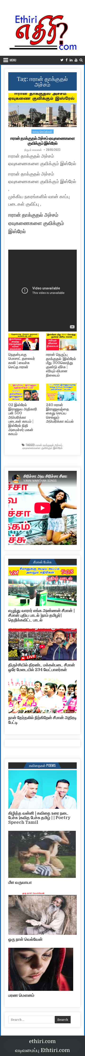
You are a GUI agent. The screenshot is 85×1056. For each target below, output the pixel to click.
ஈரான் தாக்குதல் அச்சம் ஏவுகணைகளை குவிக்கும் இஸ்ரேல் (42, 140)
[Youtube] (76, 60)
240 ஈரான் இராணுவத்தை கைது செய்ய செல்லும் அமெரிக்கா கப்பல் (60, 413)
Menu (13, 60)
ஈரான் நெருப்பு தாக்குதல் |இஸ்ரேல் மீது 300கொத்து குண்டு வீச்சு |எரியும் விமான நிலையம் (61, 364)
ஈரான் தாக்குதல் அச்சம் (48, 445)
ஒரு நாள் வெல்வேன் (25, 939)
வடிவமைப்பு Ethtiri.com (42, 1050)
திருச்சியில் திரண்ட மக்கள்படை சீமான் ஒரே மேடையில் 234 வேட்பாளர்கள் (41, 667)
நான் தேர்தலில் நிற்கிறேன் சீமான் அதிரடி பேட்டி (42, 720)
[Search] (81, 60)
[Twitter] (62, 60)
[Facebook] (67, 60)
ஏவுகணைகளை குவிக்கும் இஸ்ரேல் (42, 447)
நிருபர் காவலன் (33, 149)
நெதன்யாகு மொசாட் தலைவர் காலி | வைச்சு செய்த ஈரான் (21, 360)
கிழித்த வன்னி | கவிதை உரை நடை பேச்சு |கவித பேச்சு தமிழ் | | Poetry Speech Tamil (39, 818)
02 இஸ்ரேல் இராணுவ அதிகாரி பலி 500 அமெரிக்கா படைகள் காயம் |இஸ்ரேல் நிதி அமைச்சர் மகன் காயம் (22, 419)
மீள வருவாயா (20, 882)
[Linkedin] (71, 60)
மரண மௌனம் (21, 995)
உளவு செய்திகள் (42, 131)
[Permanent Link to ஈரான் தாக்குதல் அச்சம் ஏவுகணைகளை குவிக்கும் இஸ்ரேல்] (42, 110)
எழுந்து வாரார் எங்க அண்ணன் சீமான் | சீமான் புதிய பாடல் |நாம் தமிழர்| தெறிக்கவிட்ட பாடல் (41, 615)
